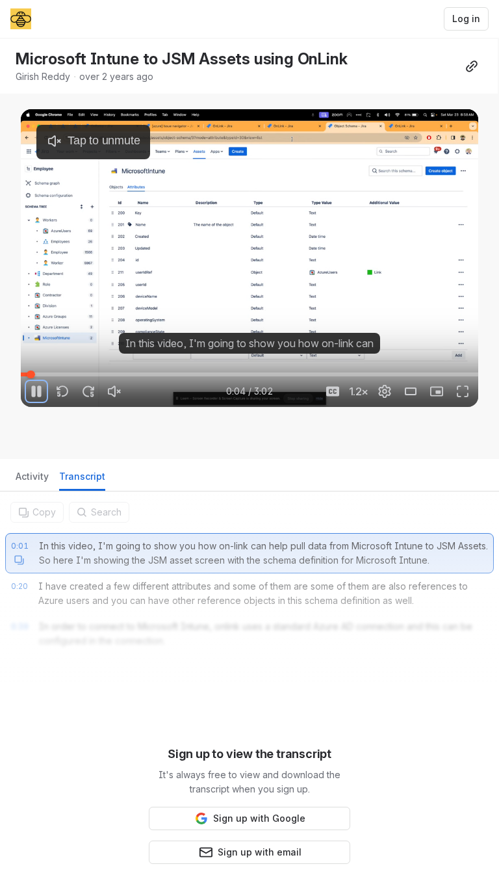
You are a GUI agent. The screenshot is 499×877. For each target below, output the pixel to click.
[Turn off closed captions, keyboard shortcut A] (332, 391)
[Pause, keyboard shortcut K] (36, 391)
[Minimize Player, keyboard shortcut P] (436, 391)
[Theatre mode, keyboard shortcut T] (410, 391)
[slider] (249, 374)
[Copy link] (471, 66)
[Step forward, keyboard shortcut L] (88, 391)
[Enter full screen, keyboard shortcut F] (462, 391)
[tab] (32, 480)
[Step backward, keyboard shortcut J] (62, 391)
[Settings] (384, 391)
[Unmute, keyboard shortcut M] (114, 391)
